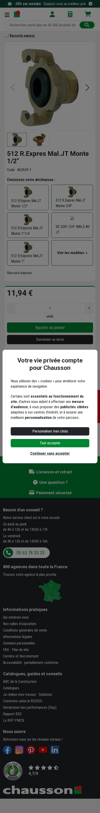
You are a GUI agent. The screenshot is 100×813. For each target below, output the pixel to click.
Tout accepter (50, 443)
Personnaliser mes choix (50, 431)
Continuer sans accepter (50, 453)
